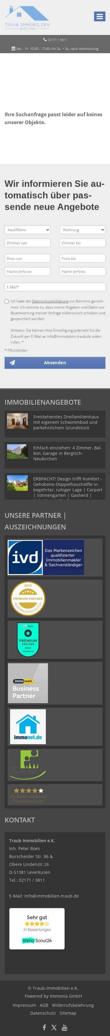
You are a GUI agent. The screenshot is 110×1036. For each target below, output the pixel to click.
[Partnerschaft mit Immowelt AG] (28, 682)
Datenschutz (43, 1013)
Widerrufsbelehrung (73, 1005)
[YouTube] (64, 1028)
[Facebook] (44, 1028)
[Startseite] (27, 17)
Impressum (24, 1005)
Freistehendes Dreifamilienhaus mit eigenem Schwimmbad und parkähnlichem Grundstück (66, 422)
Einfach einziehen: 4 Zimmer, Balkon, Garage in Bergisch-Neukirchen (67, 453)
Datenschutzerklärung (50, 301)
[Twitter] (54, 1028)
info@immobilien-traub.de (51, 896)
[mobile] (99, 16)
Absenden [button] (55, 362)
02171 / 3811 (57, 39)
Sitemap (68, 1013)
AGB (44, 1005)
